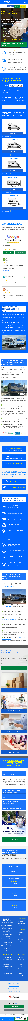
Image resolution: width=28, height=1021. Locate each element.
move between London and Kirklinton (17, 367)
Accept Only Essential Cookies (14, 1010)
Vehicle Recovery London (14, 991)
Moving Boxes (14, 690)
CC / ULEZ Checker (21, 941)
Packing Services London (7, 973)
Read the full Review (6, 270)
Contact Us (7, 936)
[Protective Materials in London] (14, 722)
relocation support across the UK (9, 586)
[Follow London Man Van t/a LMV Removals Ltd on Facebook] (2, 948)
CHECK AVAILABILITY (14, 449)
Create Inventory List (21, 939)
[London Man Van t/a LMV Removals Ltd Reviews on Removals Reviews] (17, 433)
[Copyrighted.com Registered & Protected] (14, 996)
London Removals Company (14, 983)
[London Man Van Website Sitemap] (6, 950)
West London (21, 975)
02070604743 (10, 6)
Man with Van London (7, 957)
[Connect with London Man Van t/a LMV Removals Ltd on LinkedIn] (11, 948)
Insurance (21, 925)
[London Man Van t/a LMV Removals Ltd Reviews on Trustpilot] (10, 433)
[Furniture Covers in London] (14, 701)
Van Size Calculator (21, 937)
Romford (21, 973)
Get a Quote (23, 6)
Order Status (21, 932)
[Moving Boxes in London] (14, 680)
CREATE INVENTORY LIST (14, 465)
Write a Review (20, 252)
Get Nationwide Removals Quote (12, 44)
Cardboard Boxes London (14, 988)
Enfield (21, 961)
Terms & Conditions (21, 923)
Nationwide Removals (7, 968)
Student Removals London (7, 966)
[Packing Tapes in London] (14, 742)
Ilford (21, 966)
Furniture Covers (14, 710)
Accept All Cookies (14, 1006)
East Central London (21, 959)
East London (21, 957)
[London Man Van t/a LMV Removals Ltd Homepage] (6, 2)
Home (3, 354)
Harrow (21, 964)
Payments (21, 934)
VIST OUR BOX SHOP (14, 668)
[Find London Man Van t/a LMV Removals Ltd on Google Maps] (6, 948)
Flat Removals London (7, 964)
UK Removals (8, 354)
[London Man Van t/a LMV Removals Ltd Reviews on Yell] (23, 433)
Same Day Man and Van (7, 978)
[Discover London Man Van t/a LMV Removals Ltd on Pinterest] (9, 948)
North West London (21, 971)
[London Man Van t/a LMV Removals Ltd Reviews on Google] (4, 433)
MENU (24, 2)
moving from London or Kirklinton (9, 619)
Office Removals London (7, 961)
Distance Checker (21, 944)
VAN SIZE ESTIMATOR (14, 457)
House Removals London (7, 959)
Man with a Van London (14, 986)
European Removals (7, 971)
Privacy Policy (21, 921)
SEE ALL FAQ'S (14, 839)
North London (21, 968)
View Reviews (8, 252)
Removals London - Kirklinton (17, 354)
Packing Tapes (14, 752)
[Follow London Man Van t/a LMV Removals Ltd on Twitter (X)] (4, 948)
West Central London (21, 978)
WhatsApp (17, 6)
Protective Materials (14, 731)
